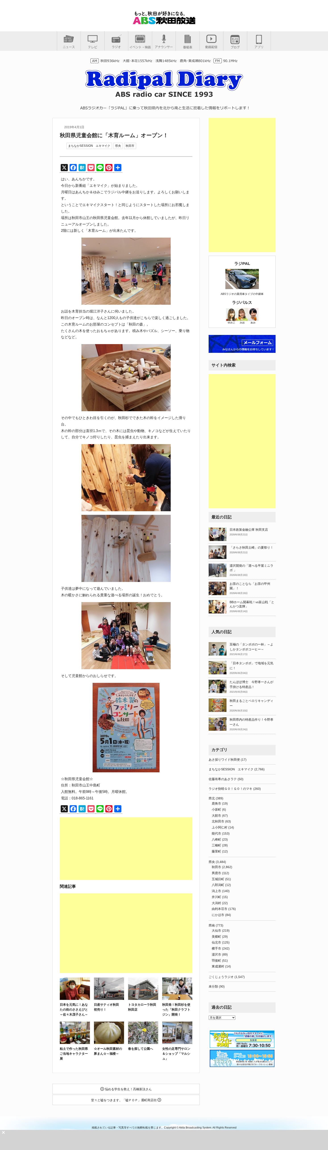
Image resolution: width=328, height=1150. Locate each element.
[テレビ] (92, 47)
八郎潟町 (218, 885)
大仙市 (216, 930)
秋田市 (130, 145)
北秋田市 (218, 821)
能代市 (216, 833)
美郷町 (216, 936)
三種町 (216, 845)
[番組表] (187, 47)
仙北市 (216, 942)
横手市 (216, 948)
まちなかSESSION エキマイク (89, 145)
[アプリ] (259, 47)
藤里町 (216, 851)
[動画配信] (211, 47)
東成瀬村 (218, 966)
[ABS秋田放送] (164, 22)
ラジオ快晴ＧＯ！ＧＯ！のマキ (230, 788)
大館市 (216, 815)
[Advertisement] (126, 848)
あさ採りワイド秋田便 (224, 759)
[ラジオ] (116, 47)
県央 (118, 145)
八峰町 (216, 839)
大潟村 (216, 903)
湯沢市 (216, 954)
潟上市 (216, 891)
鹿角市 (216, 803)
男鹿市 (216, 873)
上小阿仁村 (219, 827)
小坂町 (216, 809)
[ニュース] (69, 47)
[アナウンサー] (164, 47)
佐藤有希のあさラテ (223, 779)
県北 (212, 798)
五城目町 (218, 879)
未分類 (213, 986)
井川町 (216, 897)
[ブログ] (235, 47)
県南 (212, 925)
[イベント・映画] (140, 47)
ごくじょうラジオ (221, 977)
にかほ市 (218, 915)
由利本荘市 (219, 909)
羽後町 (216, 960)
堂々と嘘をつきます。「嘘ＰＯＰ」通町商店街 (124, 1100)
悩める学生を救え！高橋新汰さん (128, 1089)
